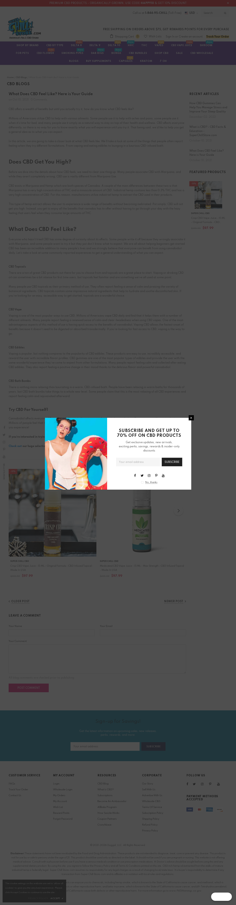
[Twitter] (142, 475)
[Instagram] (149, 475)
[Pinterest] (156, 475)
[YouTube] (163, 475)
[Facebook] (135, 475)
